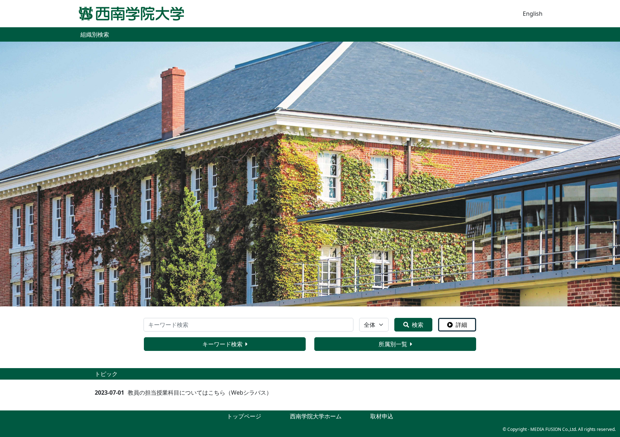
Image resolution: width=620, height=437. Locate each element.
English (532, 14)
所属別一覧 (393, 344)
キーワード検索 (222, 344)
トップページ (244, 416)
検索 (417, 325)
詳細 (461, 325)
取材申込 (381, 416)
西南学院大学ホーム (316, 416)
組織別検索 (94, 34)
